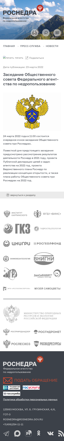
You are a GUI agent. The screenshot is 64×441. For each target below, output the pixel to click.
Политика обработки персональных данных (30, 399)
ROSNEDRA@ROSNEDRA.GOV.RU (23, 419)
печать (19, 57)
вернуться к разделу (23, 195)
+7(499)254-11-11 (13, 424)
